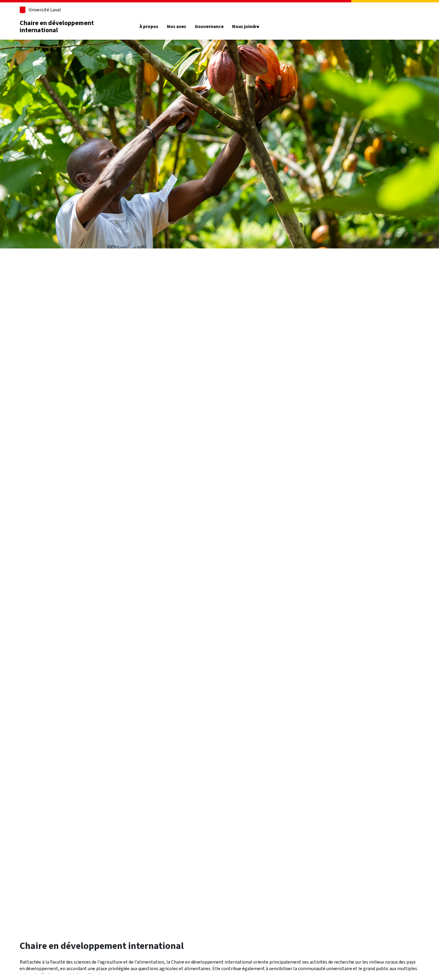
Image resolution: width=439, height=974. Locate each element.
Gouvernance (209, 27)
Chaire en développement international (57, 26)
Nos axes (176, 27)
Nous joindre (245, 27)
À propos (148, 27)
